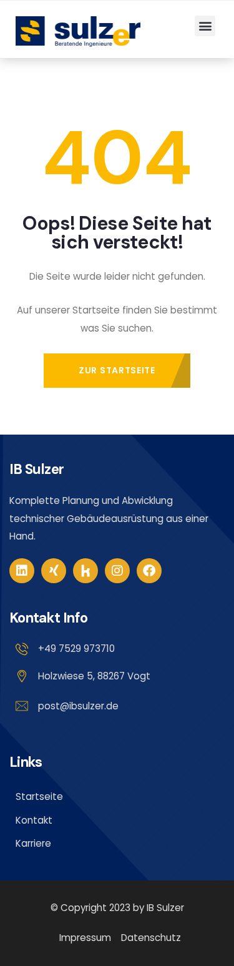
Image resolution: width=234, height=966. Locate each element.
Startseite (39, 796)
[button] (205, 26)
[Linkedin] (21, 570)
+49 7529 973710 (76, 648)
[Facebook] (149, 570)
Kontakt (34, 820)
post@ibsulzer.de (78, 705)
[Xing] (53, 570)
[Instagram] (117, 570)
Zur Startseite (117, 370)
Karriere (33, 843)
